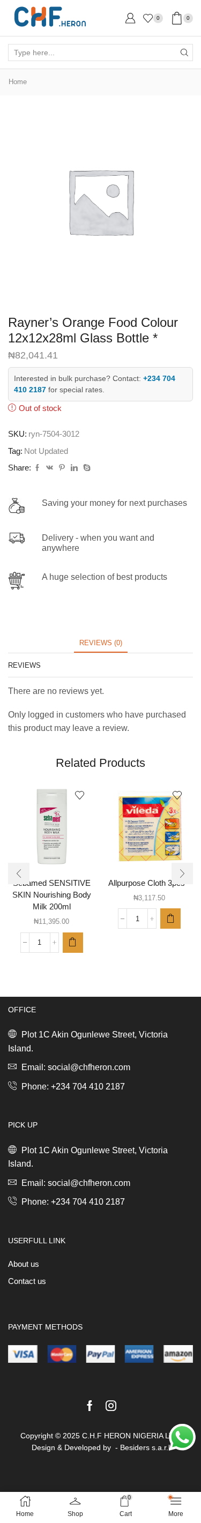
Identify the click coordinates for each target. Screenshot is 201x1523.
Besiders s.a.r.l (145, 1447)
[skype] (85, 468)
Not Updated (46, 451)
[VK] (49, 468)
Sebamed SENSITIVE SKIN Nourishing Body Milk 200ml (51, 895)
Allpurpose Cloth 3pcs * (149, 883)
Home (18, 82)
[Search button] (184, 52)
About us (23, 1264)
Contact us (27, 1281)
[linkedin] (74, 468)
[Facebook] (37, 468)
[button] (73, 942)
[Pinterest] (62, 468)
